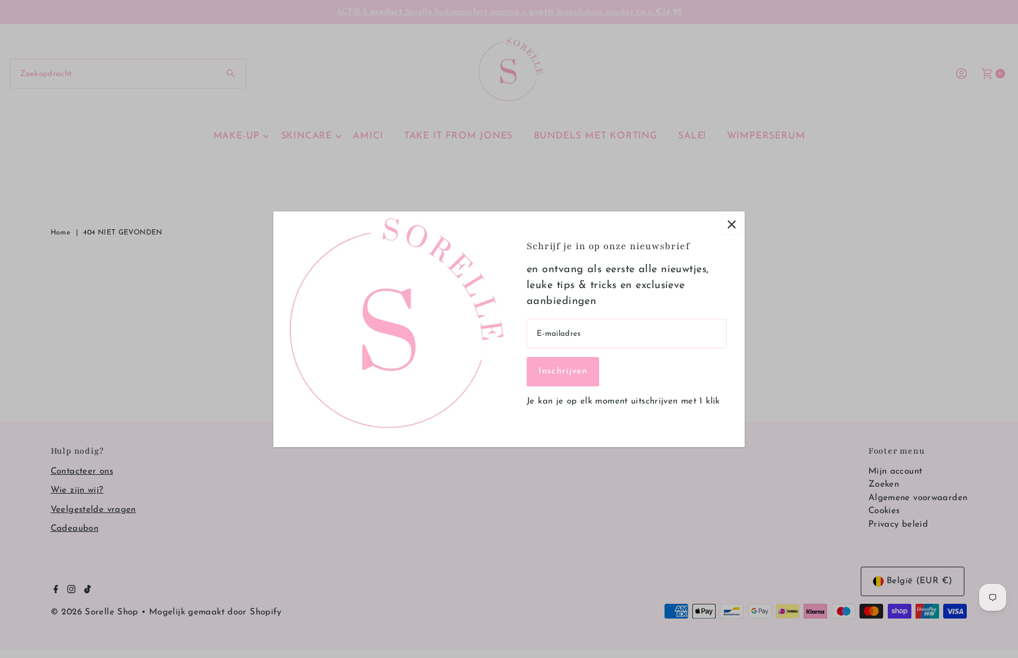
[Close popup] (731, 224)
